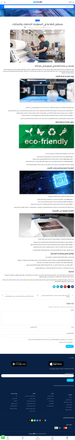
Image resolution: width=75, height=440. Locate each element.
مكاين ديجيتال (32, 398)
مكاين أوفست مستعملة (30, 396)
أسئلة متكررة (69, 405)
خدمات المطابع (69, 410)
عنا (16, 396)
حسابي (70, 397)
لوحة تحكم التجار (50, 398)
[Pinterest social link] (65, 286)
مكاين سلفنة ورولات (31, 403)
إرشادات (35, 15)
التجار (52, 393)
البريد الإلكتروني (33, 327)
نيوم (60, 113)
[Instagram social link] (40, 420)
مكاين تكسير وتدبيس (31, 406)
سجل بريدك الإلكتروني (69, 373)
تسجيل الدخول (69, 400)
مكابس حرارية (32, 411)
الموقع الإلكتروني (70, 333)
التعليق (72, 310)
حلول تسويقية (14, 403)
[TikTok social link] (29, 420)
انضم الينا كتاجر (50, 396)
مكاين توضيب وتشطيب (30, 408)
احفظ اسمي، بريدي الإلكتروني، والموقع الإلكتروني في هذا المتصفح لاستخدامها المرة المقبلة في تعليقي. (50, 339)
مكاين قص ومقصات (31, 401)
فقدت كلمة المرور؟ (67, 402)
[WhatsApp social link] (57, 286)
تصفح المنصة (69, 407)
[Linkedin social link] (61, 286)
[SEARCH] (2, 6)
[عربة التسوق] (4, 2)
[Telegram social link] (54, 286)
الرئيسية (40, 15)
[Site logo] (37, 2)
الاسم (72, 327)
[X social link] (68, 286)
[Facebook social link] (72, 286)
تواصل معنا (16, 280)
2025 (33, 434)
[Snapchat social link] (32, 420)
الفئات (34, 393)
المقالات (15, 401)
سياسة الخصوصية (13, 408)
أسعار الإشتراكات (50, 406)
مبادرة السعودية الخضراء (55, 164)
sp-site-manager (38, 27)
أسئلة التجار (51, 403)
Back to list (37, 295)
